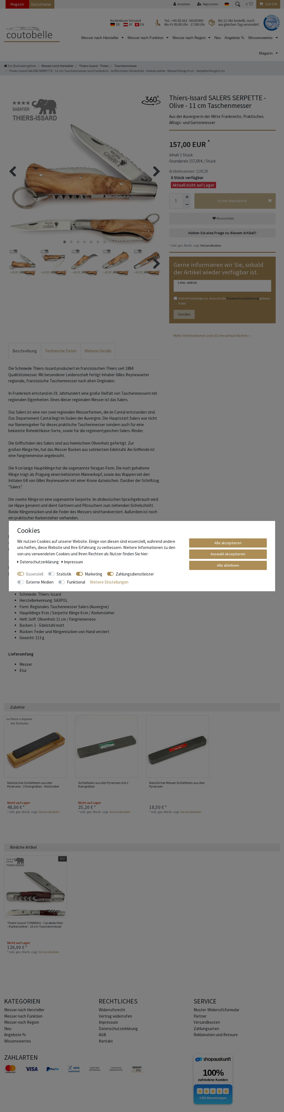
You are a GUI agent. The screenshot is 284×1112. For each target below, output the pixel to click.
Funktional (76, 582)
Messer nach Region (190, 38)
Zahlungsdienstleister (135, 573)
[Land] (226, 4)
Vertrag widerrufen (115, 1016)
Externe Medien (40, 582)
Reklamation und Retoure (216, 1034)
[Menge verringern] (186, 205)
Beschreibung (24, 351)
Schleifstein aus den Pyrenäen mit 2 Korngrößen (103, 784)
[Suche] (237, 4)
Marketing (93, 573)
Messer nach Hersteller (100, 38)
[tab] (24, 351)
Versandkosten (210, 245)
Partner (200, 1016)
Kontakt (106, 1041)
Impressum (108, 1022)
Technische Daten (61, 351)
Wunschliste (225, 218)
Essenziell (34, 573)
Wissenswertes (261, 38)
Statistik (64, 573)
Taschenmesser (125, 66)
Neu (217, 38)
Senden (184, 314)
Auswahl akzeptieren (228, 553)
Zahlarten (21, 1057)
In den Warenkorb (232, 200)
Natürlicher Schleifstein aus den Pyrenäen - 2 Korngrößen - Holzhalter (33, 784)
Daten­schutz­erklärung (118, 1028)
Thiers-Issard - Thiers (93, 66)
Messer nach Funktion (146, 38)
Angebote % (234, 38)
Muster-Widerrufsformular (216, 1009)
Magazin (17, 4)
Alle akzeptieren (228, 542)
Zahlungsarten (206, 1028)
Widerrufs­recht (112, 1009)
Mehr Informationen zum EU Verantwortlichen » (211, 335)
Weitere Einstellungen (109, 582)
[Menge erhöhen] (186, 197)
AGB (102, 1034)
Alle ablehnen (228, 565)
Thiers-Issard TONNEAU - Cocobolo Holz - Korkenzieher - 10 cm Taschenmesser (35, 924)
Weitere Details (98, 351)
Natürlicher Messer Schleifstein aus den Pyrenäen (177, 784)
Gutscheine (41, 4)
